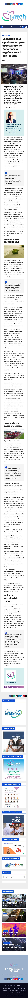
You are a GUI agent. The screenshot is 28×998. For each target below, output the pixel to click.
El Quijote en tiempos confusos (11, 932)
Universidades (22, 990)
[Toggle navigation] (11, 27)
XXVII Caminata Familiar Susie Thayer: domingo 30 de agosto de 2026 (12, 903)
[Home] (2, 27)
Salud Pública (18, 992)
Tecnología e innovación (8, 992)
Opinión (7, 995)
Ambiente (4, 990)
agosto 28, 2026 (9, 905)
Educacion (22, 988)
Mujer (13, 990)
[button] (20, 26)
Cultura (9, 990)
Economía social (6, 35)
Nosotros (5, 988)
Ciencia (5, 913)
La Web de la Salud (14, 970)
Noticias (11, 995)
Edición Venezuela (18, 995)
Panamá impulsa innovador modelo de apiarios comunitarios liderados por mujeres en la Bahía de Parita (13, 917)
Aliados (9, 988)
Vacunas (23, 992)
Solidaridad (6, 900)
